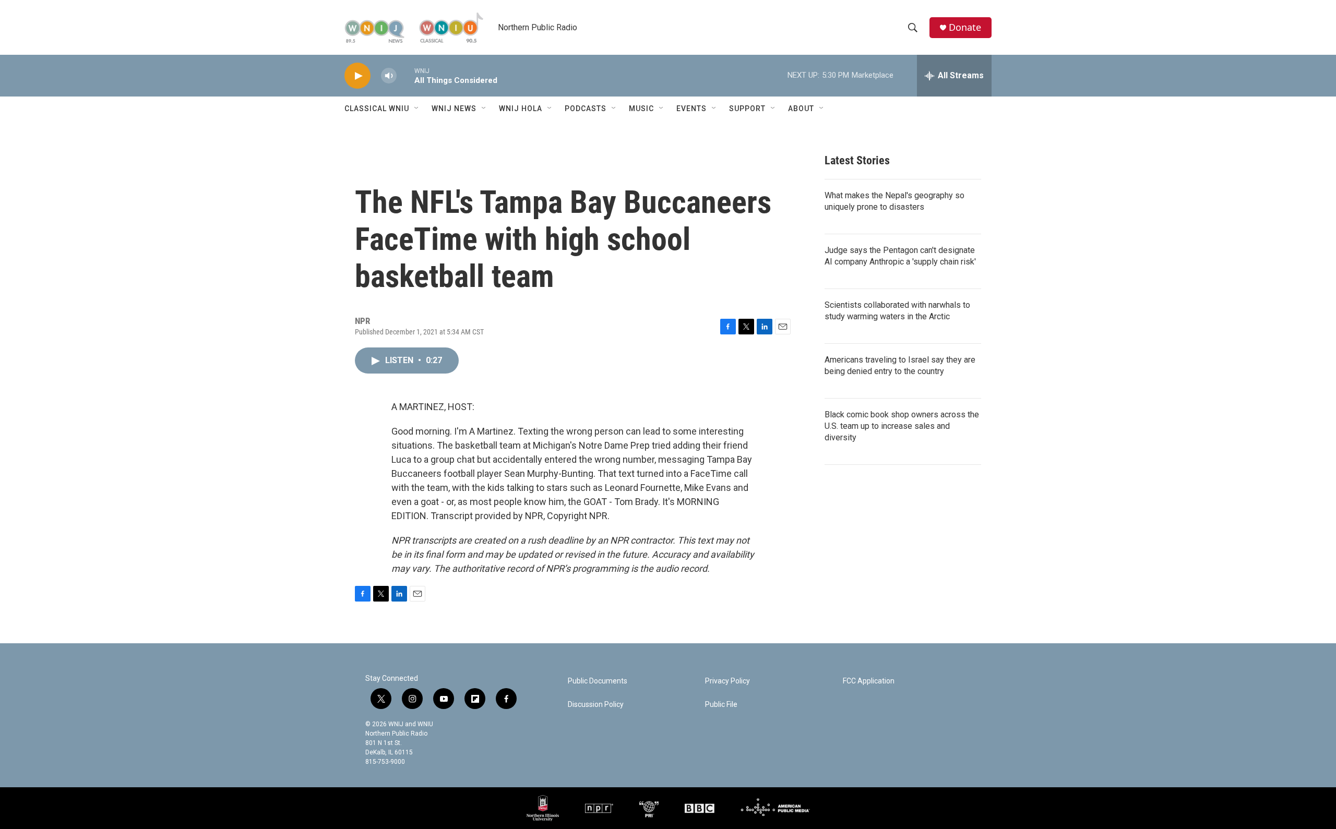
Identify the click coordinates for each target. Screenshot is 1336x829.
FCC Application (868, 681)
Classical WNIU (376, 108)
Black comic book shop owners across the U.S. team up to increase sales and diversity (902, 426)
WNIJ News (454, 108)
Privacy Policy (727, 681)
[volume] (389, 76)
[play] (357, 76)
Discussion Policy (596, 704)
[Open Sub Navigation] (417, 108)
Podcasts (585, 108)
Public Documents (597, 681)
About (801, 108)
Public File (721, 704)
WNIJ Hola (520, 108)
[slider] (405, 75)
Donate (965, 27)
